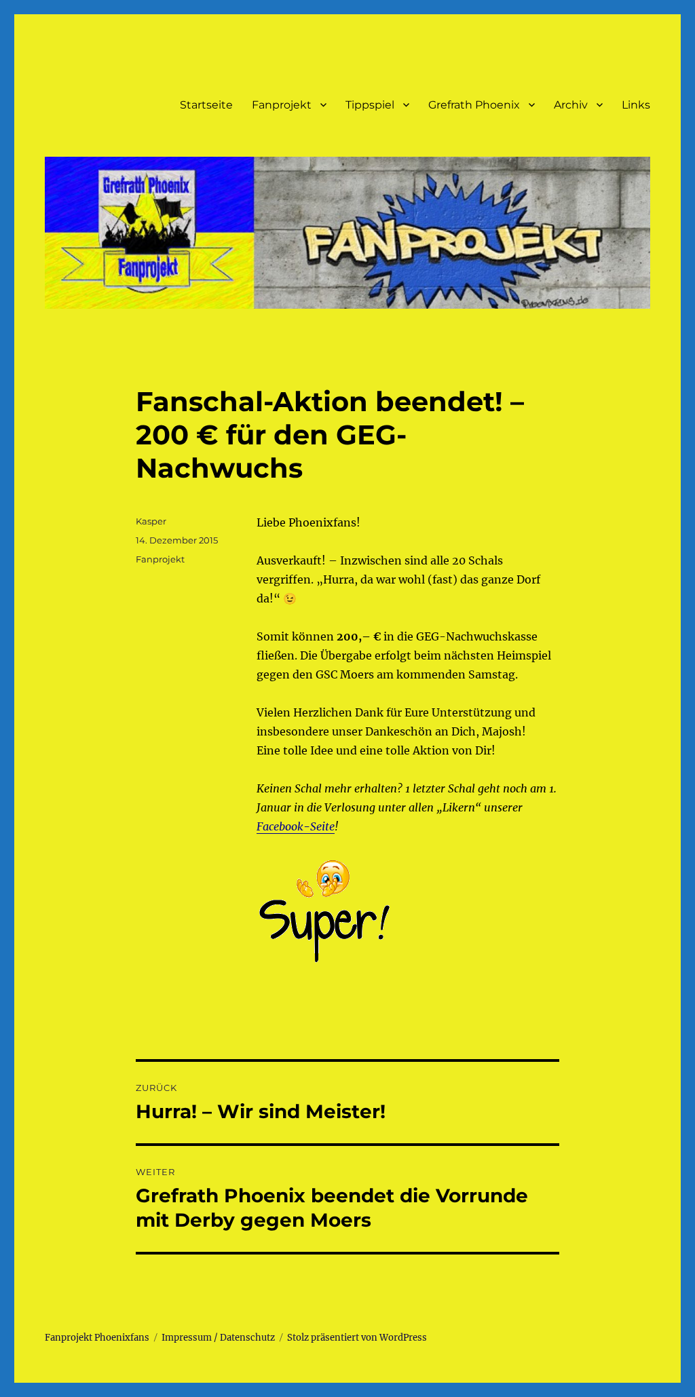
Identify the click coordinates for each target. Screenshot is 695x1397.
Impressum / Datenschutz (218, 1337)
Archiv (571, 104)
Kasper (151, 521)
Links (636, 104)
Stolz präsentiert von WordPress (357, 1337)
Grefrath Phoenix (474, 104)
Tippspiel (369, 104)
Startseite (206, 104)
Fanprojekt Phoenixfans (97, 1337)
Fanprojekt (282, 104)
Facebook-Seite (296, 826)
